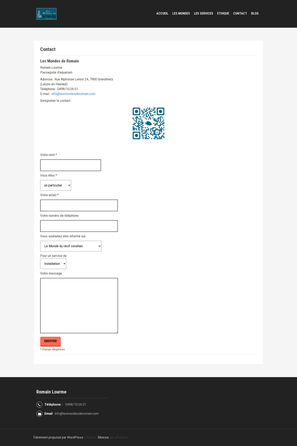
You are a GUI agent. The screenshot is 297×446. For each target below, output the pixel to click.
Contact (240, 13)
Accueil (162, 13)
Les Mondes (181, 13)
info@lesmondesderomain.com (73, 94)
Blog (255, 13)
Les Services (203, 13)
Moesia (103, 437)
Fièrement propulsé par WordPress (58, 437)
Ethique (223, 13)
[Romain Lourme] (46, 14)
